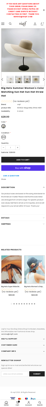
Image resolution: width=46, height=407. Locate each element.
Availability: (5, 111)
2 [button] (14, 303)
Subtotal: (5, 152)
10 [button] (34, 303)
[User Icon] (35, 23)
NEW (3, 137)
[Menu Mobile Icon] (2, 23)
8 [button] (29, 303)
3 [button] (16, 303)
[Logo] (23, 24)
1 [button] (11, 303)
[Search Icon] (10, 23)
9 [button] (32, 303)
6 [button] (24, 303)
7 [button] (26, 303)
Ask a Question (11, 176)
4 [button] (19, 303)
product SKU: (6, 108)
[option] (23, 50)
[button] (15, 101)
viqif (19, 104)
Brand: (3, 104)
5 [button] (21, 303)
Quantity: (5, 143)
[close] (44, 10)
